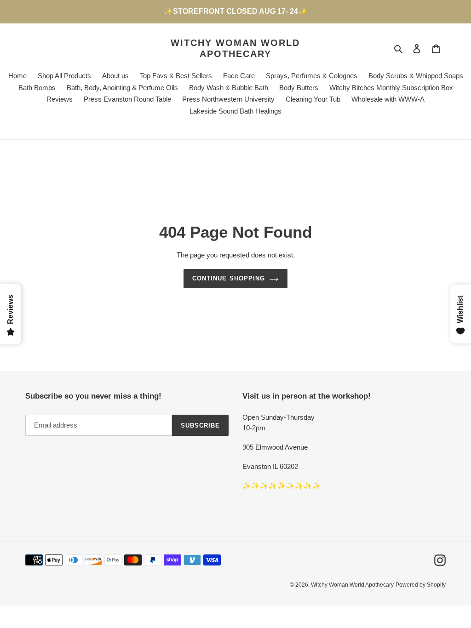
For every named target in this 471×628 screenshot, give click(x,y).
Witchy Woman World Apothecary (235, 48)
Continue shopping (228, 278)
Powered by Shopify (421, 585)
